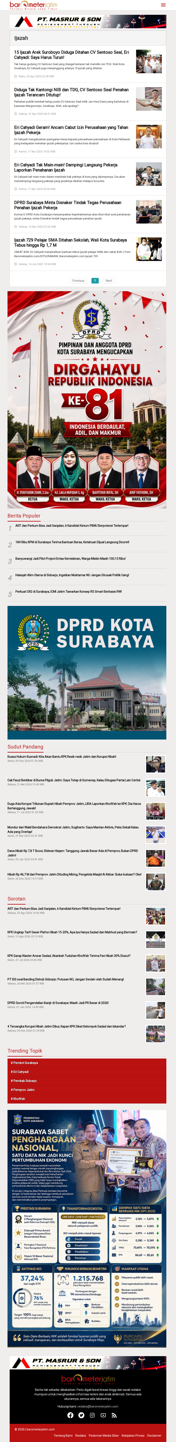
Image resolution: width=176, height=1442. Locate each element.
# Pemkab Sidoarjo (24, 1081)
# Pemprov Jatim (23, 1090)
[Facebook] (70, 1417)
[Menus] (163, 5)
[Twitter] (81, 1417)
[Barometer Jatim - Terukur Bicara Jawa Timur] (33, 5)
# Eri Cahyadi (20, 1072)
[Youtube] (103, 1417)
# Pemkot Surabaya (24, 1063)
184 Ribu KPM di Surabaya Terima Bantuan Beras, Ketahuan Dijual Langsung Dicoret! (72, 542)
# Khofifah (18, 1099)
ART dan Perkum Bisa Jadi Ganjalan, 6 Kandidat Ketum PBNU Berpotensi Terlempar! (71, 525)
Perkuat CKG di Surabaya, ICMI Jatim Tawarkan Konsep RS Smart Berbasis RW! (68, 591)
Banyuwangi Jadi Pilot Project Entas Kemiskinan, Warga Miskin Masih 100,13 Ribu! (70, 558)
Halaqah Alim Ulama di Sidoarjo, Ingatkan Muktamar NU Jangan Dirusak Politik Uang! (72, 575)
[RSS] (114, 1417)
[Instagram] (92, 1417)
